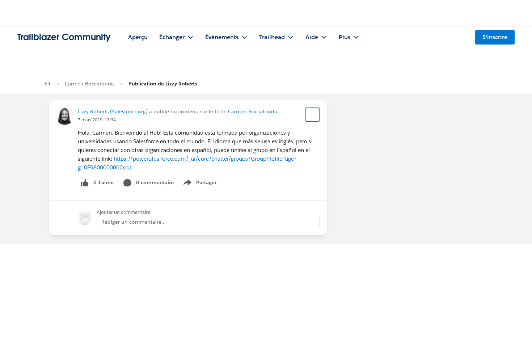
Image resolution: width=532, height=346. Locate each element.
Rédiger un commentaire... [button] (133, 222)
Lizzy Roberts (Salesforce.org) (113, 111)
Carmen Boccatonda (89, 83)
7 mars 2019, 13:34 (97, 120)
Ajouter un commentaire (123, 212)
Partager (202, 184)
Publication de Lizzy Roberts (162, 83)
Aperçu (138, 37)
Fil (47, 83)
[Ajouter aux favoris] (312, 114)
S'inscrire (494, 37)
